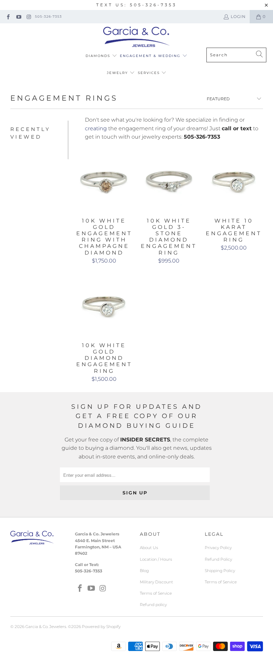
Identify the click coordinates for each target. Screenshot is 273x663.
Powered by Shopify (101, 626)
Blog (144, 570)
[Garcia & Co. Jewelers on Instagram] (29, 16)
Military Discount (156, 581)
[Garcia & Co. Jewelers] (136, 37)
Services (149, 73)
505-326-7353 (48, 16)
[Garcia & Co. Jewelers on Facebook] (8, 16)
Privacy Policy (218, 547)
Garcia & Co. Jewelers (45, 626)
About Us (149, 547)
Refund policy (153, 604)
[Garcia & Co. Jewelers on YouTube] (18, 16)
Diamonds (99, 56)
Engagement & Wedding (151, 56)
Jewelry (118, 73)
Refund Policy (218, 559)
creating (96, 128)
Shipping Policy (220, 570)
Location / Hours (156, 559)
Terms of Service (156, 593)
